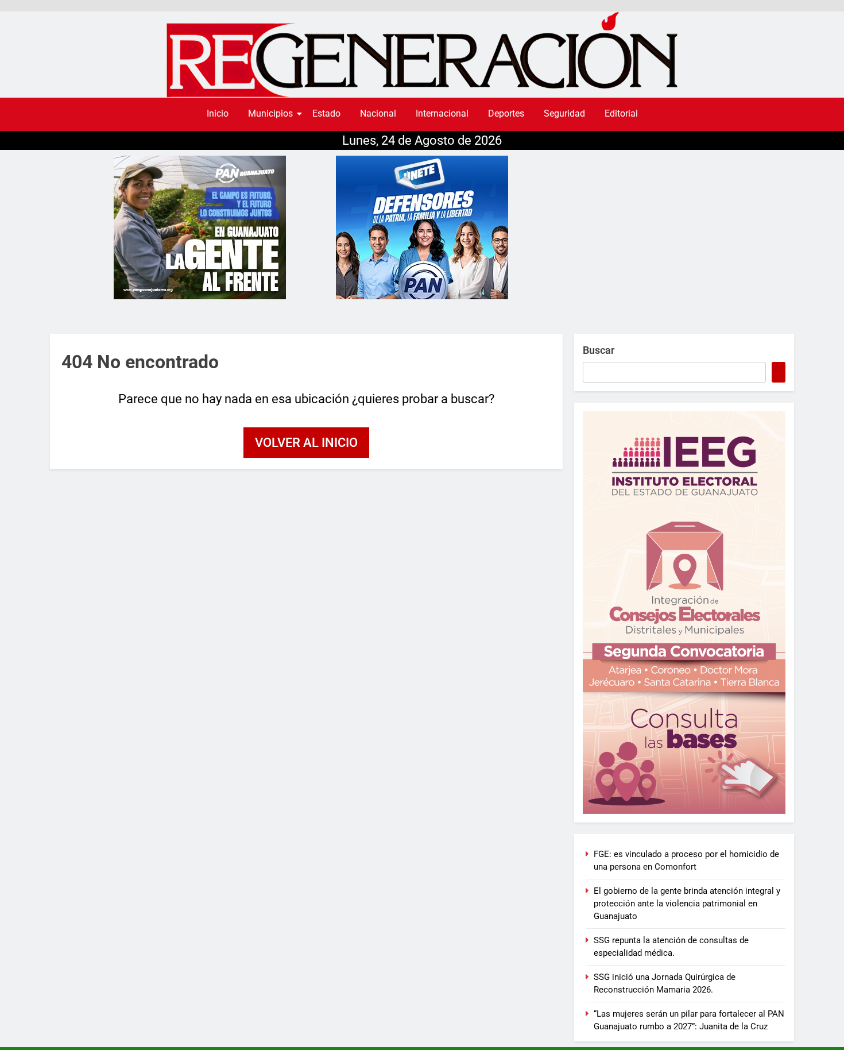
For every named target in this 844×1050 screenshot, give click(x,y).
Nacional (378, 113)
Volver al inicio (306, 442)
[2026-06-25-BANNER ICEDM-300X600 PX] (684, 612)
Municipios (270, 113)
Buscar (598, 350)
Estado (326, 113)
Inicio (218, 113)
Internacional (442, 113)
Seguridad (564, 113)
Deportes (506, 113)
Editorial (621, 113)
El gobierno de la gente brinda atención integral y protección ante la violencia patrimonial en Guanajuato (687, 904)
